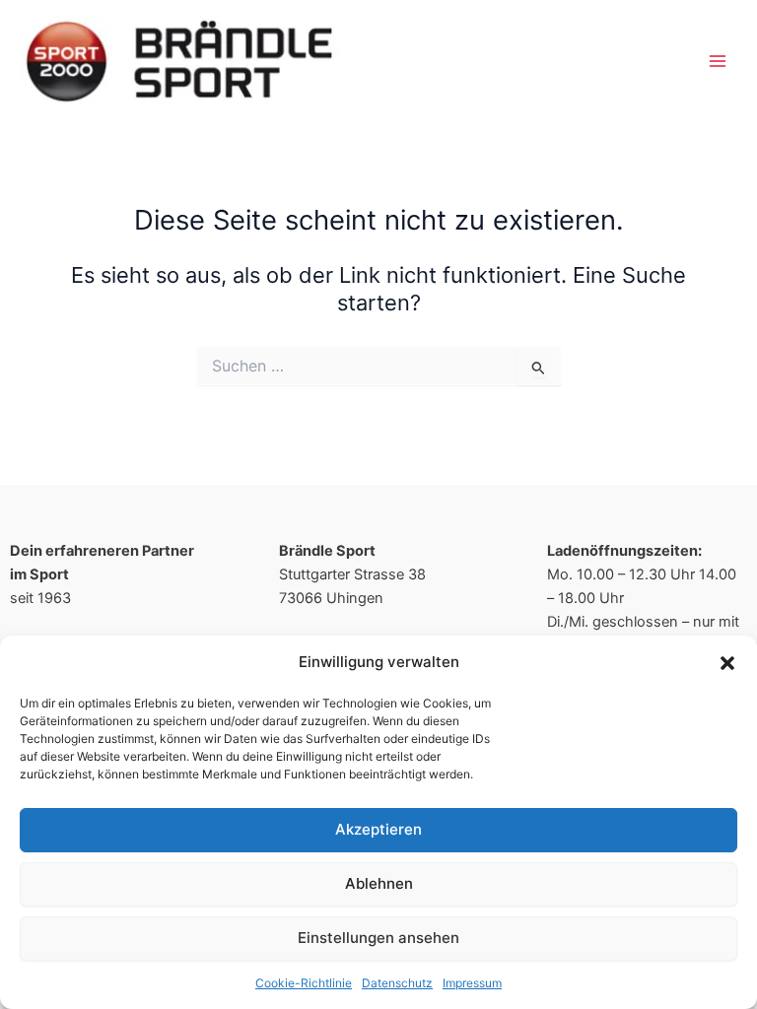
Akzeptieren (378, 829)
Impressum (472, 982)
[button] (727, 663)
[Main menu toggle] (717, 60)
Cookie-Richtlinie (303, 982)
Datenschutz (397, 982)
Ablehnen (379, 883)
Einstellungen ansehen (378, 937)
